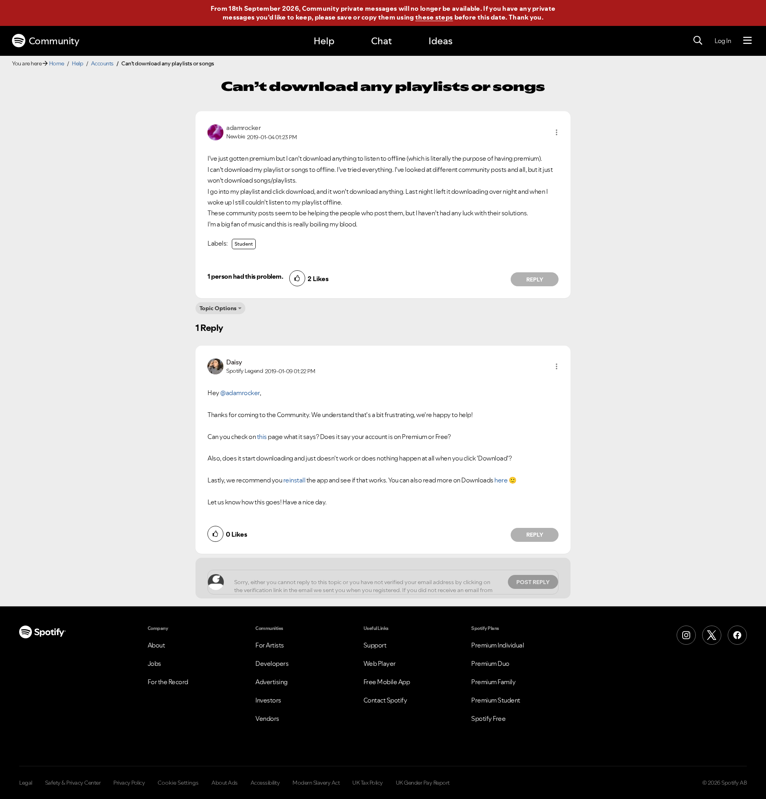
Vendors (267, 718)
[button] (557, 132)
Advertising (271, 681)
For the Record (168, 681)
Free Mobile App (386, 681)
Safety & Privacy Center (73, 782)
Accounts (102, 63)
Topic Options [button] (218, 308)
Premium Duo (490, 663)
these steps (434, 17)
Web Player (379, 663)
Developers (271, 663)
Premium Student (495, 700)
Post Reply (533, 582)
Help (324, 40)
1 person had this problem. (245, 276)
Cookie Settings (178, 782)
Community (54, 40)
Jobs (154, 663)
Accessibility (265, 782)
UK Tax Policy (367, 782)
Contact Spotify (385, 700)
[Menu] (747, 40)
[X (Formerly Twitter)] (711, 635)
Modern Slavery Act (316, 782)
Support (375, 645)
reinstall (294, 480)
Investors (268, 700)
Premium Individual (497, 645)
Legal (25, 782)
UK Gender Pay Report (423, 782)
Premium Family (493, 681)
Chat (381, 40)
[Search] (698, 40)
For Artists (269, 645)
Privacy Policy (129, 782)
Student (244, 243)
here (500, 480)
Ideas (440, 40)
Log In (723, 40)
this (262, 436)
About (156, 645)
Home (56, 63)
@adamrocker (240, 392)
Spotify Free (488, 718)
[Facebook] (737, 635)
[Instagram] (686, 635)
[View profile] (215, 131)
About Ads (224, 782)
